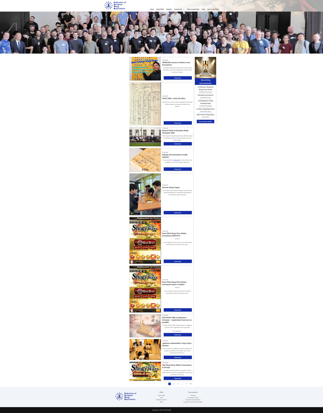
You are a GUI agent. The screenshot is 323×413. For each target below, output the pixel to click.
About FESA (160, 9)
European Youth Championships (193, 402)
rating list (176, 160)
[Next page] (190, 384)
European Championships (192, 399)
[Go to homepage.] (115, 5)
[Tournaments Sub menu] (183, 9)
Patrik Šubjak (167, 410)
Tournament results (193, 397)
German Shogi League (171, 187)
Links (203, 9)
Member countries (161, 399)
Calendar (169, 9)
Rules (161, 402)
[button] (2, 32)
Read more (177, 78)
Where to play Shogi (193, 9)
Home (152, 9)
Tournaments (178, 9)
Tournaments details (205, 121)
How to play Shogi (213, 9)
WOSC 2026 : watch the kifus (173, 98)
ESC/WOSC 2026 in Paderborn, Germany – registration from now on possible (177, 319)
